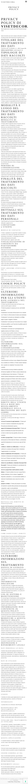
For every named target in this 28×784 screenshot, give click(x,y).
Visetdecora (8, 2)
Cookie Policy (11, 781)
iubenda (2, 772)
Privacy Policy (19, 281)
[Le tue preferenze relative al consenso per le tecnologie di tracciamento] (25, 781)
